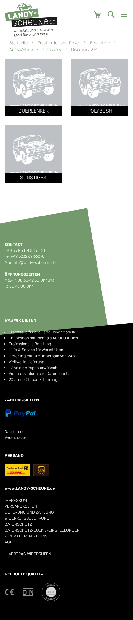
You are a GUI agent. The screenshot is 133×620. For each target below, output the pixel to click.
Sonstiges (33, 178)
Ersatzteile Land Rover (59, 42)
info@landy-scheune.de (34, 262)
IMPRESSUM (16, 500)
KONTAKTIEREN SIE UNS (26, 536)
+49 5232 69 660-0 (28, 256)
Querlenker (33, 111)
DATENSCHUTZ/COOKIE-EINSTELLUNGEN (42, 530)
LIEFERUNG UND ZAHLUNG (29, 512)
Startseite (19, 42)
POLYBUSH (100, 111)
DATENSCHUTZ (18, 524)
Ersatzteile (100, 42)
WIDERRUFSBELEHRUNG (27, 518)
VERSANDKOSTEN (21, 506)
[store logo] (31, 20)
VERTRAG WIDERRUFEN (30, 553)
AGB (8, 542)
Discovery (52, 49)
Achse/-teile (21, 49)
